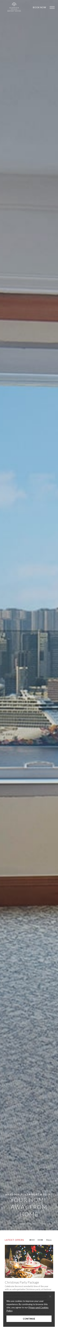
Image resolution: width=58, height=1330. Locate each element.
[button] (32, 1240)
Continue (29, 1318)
